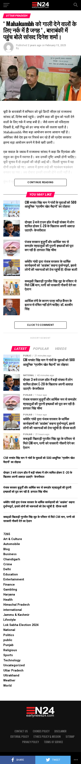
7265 (6, 534)
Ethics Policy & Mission (47, 737)
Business (10, 554)
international (12, 610)
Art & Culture (12, 539)
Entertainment (13, 579)
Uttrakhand (11, 675)
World (7, 685)
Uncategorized (14, 665)
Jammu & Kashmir (16, 615)
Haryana (9, 594)
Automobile (11, 544)
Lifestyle (9, 620)
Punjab (8, 645)
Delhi (7, 569)
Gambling (10, 589)
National (9, 630)
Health (8, 600)
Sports (8, 655)
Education (10, 574)
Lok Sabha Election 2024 (20, 625)
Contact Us (21, 731)
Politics (8, 635)
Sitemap (70, 737)
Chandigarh (11, 559)
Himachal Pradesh (16, 604)
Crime (7, 564)
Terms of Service (53, 742)
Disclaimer (60, 731)
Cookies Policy (41, 731)
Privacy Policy (30, 742)
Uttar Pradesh (13, 670)
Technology (11, 660)
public (7, 640)
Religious (10, 650)
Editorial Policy (19, 737)
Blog (6, 549)
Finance (9, 584)
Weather (9, 680)
